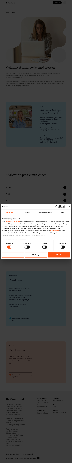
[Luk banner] (69, 206)
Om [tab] (62, 212)
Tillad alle (59, 255)
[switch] (27, 247)
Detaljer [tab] (27, 212)
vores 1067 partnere (13, 221)
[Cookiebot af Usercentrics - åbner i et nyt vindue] (57, 206)
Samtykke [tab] (9, 212)
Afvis (13, 255)
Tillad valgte (36, 255)
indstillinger (54, 230)
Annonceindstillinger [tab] (45, 212)
